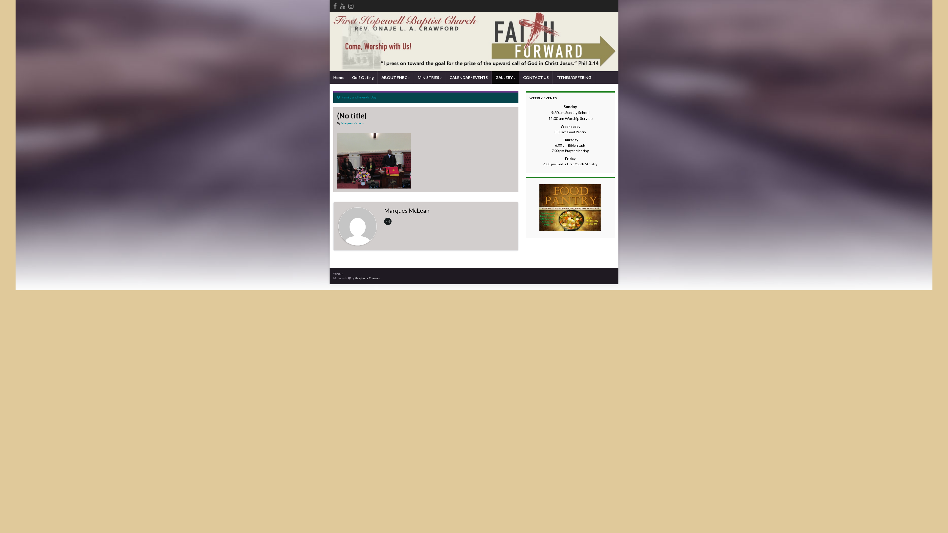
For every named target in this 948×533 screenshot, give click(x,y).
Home (338, 77)
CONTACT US (536, 77)
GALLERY (504, 77)
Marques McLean (352, 123)
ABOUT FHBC (394, 77)
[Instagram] (351, 5)
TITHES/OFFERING (573, 77)
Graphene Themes (367, 278)
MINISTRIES (429, 77)
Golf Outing (363, 77)
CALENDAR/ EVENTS (469, 77)
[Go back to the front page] (474, 41)
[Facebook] (335, 5)
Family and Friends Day (359, 97)
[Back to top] (937, 522)
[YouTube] (342, 5)
